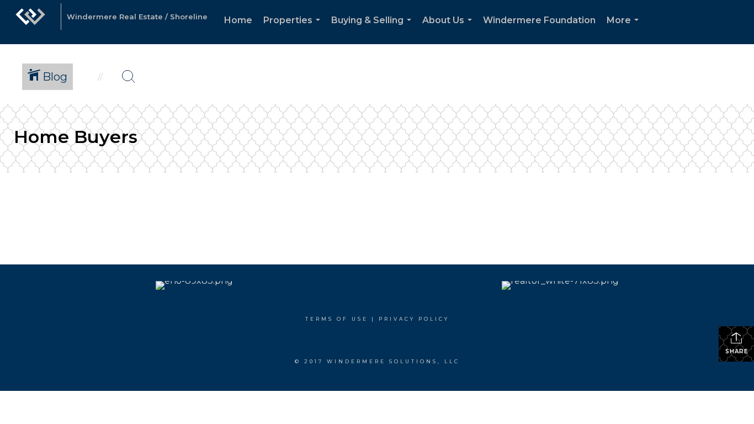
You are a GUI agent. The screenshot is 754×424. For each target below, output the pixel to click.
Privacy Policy (414, 319)
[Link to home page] (30, 22)
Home (238, 20)
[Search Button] (129, 77)
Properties (294, 29)
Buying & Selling (373, 29)
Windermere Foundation (539, 20)
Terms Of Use (336, 319)
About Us (449, 29)
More (625, 29)
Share (736, 351)
